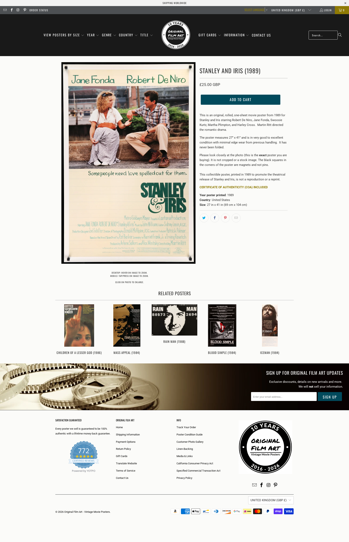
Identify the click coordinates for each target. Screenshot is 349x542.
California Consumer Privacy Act (195, 463)
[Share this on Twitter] (204, 217)
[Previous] (61, 329)
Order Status (38, 10)
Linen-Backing (185, 448)
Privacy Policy (184, 477)
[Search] (340, 35)
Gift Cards (121, 456)
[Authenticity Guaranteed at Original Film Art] (55, 475)
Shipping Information (128, 434)
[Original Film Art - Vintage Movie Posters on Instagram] (18, 10)
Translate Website (126, 463)
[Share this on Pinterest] (225, 217)
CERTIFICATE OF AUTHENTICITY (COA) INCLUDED (234, 187)
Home (119, 427)
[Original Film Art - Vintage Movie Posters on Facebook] (11, 10)
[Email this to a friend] (236, 217)
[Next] (288, 329)
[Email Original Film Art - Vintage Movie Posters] (5, 10)
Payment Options (126, 441)
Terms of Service (125, 470)
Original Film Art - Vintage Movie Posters (87, 511)
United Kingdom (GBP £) (288, 10)
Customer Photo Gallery (190, 441)
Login (328, 10)
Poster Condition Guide (190, 434)
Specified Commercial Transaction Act (198, 470)
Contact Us (122, 477)
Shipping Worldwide (175, 3)
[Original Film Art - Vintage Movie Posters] (175, 35)
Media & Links (185, 456)
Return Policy (123, 448)
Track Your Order (186, 427)
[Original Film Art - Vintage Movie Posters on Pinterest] (24, 10)
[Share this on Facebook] (214, 217)
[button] (64, 35)
